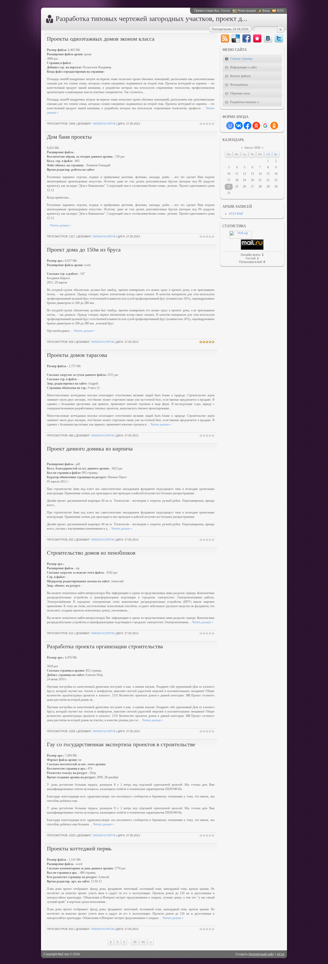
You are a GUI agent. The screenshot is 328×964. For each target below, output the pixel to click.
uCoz (280, 954)
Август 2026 (252, 147)
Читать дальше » (60, 225)
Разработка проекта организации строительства (105, 646)
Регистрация (247, 11)
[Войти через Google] (265, 126)
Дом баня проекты (69, 137)
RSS (280, 11)
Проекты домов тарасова (77, 355)
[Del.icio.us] (236, 38)
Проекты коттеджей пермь (79, 848)
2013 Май (236, 213)
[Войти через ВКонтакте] (239, 125)
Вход (266, 11)
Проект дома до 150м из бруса (84, 249)
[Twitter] (279, 38)
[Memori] (257, 38)
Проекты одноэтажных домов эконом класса (101, 39)
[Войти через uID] (230, 125)
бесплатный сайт (261, 954)
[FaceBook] (246, 38)
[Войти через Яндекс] (256, 125)
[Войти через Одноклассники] (274, 125)
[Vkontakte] (268, 38)
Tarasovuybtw (103, 123)
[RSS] (225, 38)
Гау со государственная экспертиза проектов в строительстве (121, 744)
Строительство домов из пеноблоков (91, 553)
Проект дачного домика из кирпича (90, 448)
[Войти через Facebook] (247, 125)
